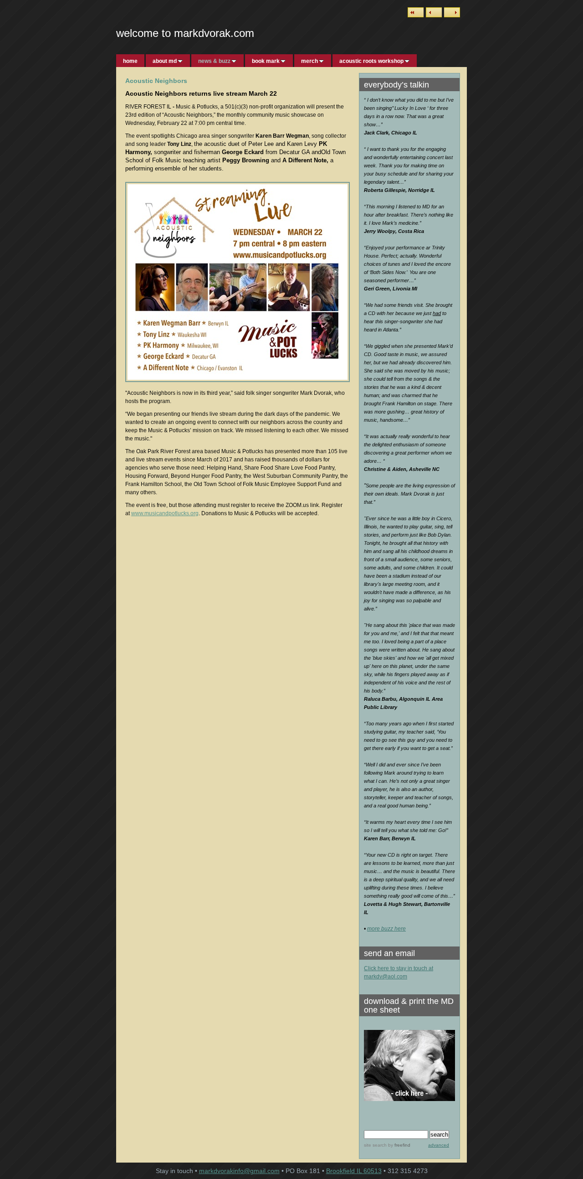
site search (375, 1145)
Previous (434, 12)
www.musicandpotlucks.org (165, 513)
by (398, 1145)
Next (452, 12)
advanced (438, 1145)
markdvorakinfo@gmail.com (239, 1170)
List (416, 12)
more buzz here (386, 929)
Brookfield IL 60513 (354, 1170)
